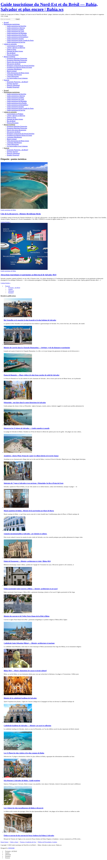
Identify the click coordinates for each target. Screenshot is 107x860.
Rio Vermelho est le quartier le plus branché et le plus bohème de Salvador (30, 320)
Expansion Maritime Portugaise (17, 58)
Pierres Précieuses (12, 55)
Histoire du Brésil (9, 56)
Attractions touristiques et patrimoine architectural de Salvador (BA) (28, 275)
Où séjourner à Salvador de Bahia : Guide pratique (22, 780)
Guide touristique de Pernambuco (17, 37)
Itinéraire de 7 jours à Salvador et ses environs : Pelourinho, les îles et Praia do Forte (33, 483)
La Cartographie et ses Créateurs (17, 78)
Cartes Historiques (13, 76)
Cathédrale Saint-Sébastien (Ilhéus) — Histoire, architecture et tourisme (29, 643)
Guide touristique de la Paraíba (17, 35)
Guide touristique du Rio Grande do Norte (20, 40)
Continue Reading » (6, 222)
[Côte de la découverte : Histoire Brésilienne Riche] (24, 208)
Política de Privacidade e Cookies (47, 842)
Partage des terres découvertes (16, 62)
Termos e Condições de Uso (28, 842)
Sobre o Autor (14, 842)
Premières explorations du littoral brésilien (20, 65)
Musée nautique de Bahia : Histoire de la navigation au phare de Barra (29, 511)
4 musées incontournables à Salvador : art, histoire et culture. (25, 534)
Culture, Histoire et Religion (16, 47)
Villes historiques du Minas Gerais (18, 73)
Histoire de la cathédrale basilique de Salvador (20, 698)
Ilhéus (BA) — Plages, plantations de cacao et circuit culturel (25, 671)
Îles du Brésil (11, 53)
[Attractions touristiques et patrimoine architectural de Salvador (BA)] (24, 269)
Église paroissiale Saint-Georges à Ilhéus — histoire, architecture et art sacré (31, 589)
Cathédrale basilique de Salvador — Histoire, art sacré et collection (27, 726)
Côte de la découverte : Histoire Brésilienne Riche (21, 214)
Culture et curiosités (10, 44)
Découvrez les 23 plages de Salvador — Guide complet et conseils (26, 428)
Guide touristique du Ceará (15, 31)
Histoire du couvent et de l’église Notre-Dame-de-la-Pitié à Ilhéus (26, 616)
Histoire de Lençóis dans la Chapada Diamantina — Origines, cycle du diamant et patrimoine (37, 348)
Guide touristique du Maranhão (17, 33)
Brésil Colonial (12, 71)
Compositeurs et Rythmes (15, 46)
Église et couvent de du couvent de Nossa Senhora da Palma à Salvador (29, 835)
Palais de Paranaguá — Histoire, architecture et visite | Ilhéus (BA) (27, 561)
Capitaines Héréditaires (14, 69)
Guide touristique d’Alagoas (16, 28)
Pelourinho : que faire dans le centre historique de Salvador (25, 402)
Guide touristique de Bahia (15, 29)
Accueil (6, 22)
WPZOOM (11, 848)
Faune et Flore (11, 49)
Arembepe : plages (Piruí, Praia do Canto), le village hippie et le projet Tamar (31, 456)
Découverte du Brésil (13, 64)
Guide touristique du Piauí (15, 38)
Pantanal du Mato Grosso (15, 51)
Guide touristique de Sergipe (16, 42)
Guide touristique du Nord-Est (16, 26)
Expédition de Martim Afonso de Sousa (19, 67)
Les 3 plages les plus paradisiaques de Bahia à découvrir (23, 808)
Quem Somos (4, 842)
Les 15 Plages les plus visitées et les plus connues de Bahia (24, 753)
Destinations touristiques (12, 24)
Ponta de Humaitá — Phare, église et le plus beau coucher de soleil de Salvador (31, 375)
